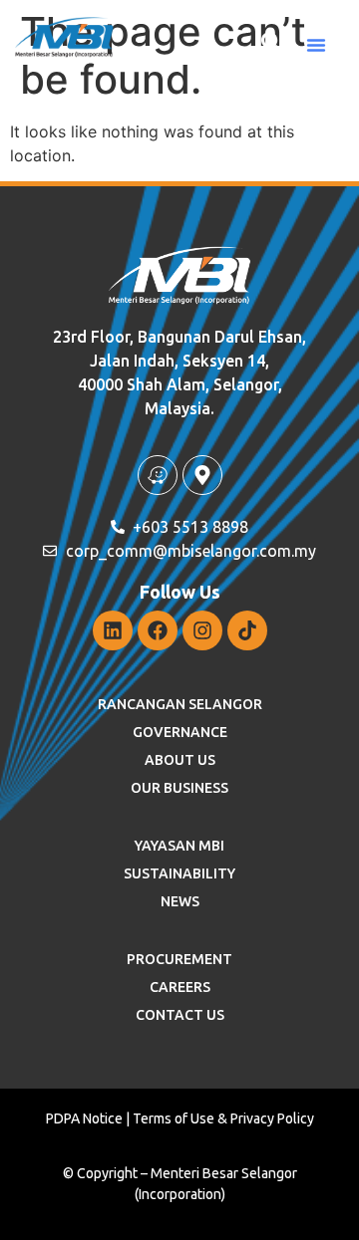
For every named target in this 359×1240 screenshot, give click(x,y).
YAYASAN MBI (179, 846)
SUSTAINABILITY (179, 873)
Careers (180, 987)
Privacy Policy (272, 1118)
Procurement (179, 959)
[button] (316, 45)
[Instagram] (202, 630)
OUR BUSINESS (179, 788)
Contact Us (180, 1015)
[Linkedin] (113, 630)
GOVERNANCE (180, 732)
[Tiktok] (247, 630)
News (180, 901)
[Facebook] (158, 630)
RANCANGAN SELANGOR (180, 704)
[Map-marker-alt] (202, 475)
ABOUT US (180, 760)
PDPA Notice (84, 1118)
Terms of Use (173, 1118)
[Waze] (158, 475)
